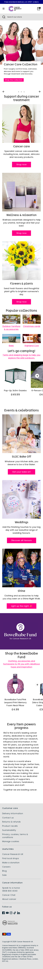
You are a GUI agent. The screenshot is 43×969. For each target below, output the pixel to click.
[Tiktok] (14, 913)
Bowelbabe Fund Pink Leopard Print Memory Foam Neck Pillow (15, 702)
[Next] (39, 91)
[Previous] (3, 91)
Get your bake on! (21, 471)
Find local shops (10, 858)
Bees (11, 345)
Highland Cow (32, 345)
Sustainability (9, 830)
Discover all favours (21, 540)
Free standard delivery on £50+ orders (21, 2)
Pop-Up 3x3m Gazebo (15, 390)
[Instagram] (11, 913)
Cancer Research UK (12, 854)
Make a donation (11, 862)
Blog (4, 870)
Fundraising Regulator (10, 924)
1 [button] (18, 91)
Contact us (8, 817)
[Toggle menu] (3, 8)
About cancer (9, 899)
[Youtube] (7, 913)
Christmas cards (31, 326)
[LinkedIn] (18, 913)
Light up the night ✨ (21, 606)
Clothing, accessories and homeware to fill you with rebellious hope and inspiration (21, 664)
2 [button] (21, 91)
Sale (4, 875)
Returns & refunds (11, 821)
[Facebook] (3, 913)
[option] (21, 53)
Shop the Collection (13, 80)
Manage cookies (10, 841)
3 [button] (24, 91)
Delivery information (12, 813)
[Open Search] (4, 17)
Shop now (21, 164)
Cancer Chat (8, 895)
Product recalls (10, 826)
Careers (6, 866)
